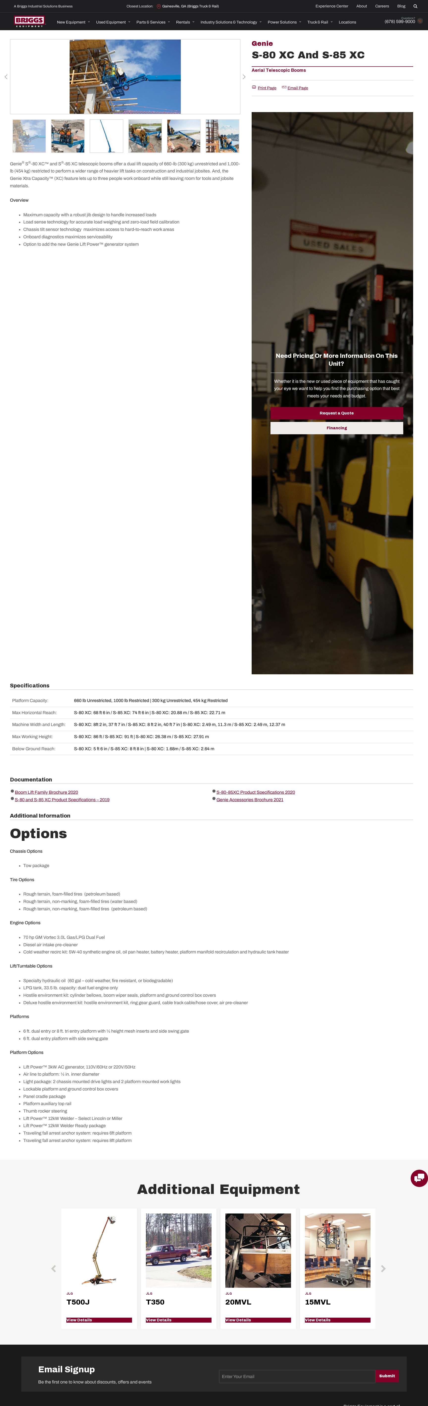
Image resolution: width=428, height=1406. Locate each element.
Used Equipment (111, 22)
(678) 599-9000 (400, 21)
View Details (79, 1320)
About (361, 6)
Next (244, 76)
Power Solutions (282, 22)
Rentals (183, 22)
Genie (262, 43)
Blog (401, 6)
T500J (78, 1302)
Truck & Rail (317, 22)
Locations (347, 22)
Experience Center (332, 6)
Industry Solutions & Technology (229, 22)
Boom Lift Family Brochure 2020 (46, 792)
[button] (416, 6)
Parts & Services (150, 22)
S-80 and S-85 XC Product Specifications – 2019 (62, 799)
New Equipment (71, 22)
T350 (155, 1302)
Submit (387, 1376)
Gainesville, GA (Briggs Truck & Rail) (190, 6)
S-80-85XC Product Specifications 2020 (255, 792)
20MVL (238, 1302)
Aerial (258, 70)
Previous (6, 76)
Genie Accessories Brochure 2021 (249, 799)
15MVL (318, 1302)
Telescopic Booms (286, 70)
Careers (382, 6)
